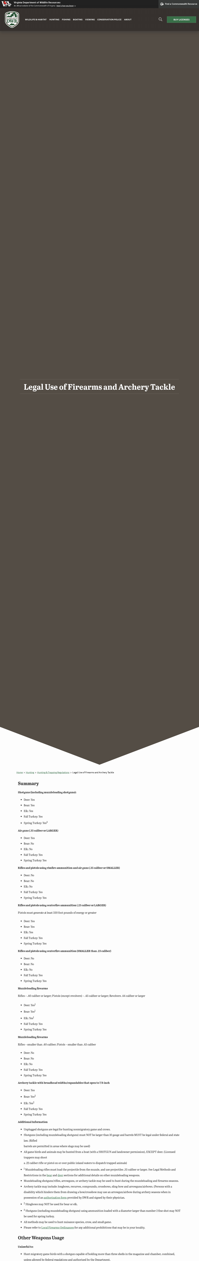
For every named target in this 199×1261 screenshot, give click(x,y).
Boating (77, 19)
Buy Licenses (182, 19)
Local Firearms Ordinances (57, 1227)
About (128, 19)
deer (60, 1175)
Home (19, 772)
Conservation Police (109, 19)
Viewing (90, 19)
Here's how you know (65, 6)
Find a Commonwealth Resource (181, 4)
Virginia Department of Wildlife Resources (37, 2)
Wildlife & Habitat (36, 19)
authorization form (55, 1197)
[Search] (160, 20)
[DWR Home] (12, 19)
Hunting (54, 19)
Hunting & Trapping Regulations (53, 772)
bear (49, 1175)
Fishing (66, 19)
